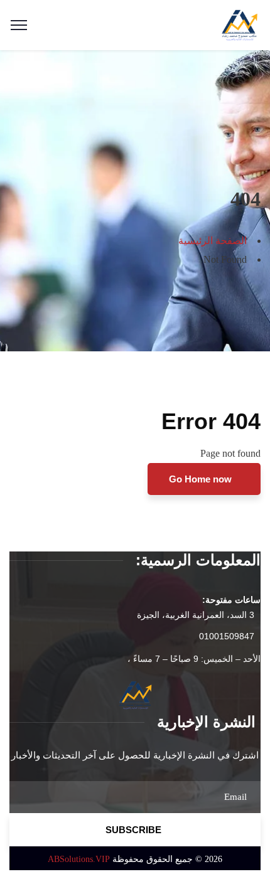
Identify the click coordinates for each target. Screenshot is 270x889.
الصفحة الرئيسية (212, 240)
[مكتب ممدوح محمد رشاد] (239, 24)
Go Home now (201, 479)
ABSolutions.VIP (79, 859)
